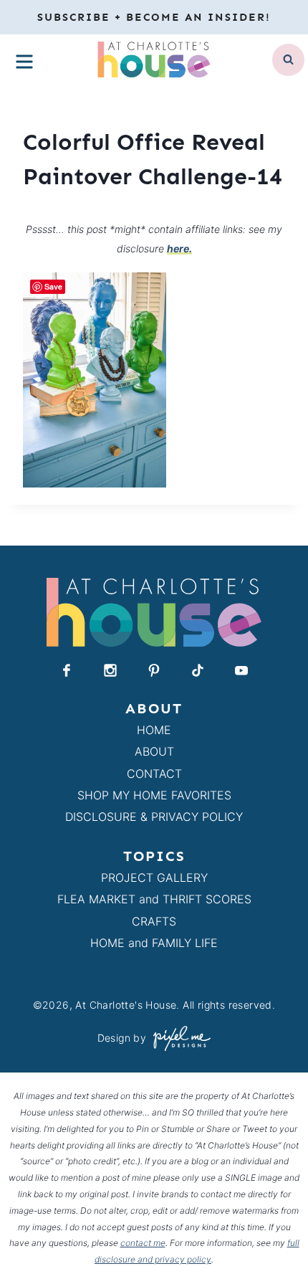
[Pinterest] (154, 670)
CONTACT (154, 773)
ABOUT (154, 751)
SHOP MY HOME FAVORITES (154, 795)
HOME (154, 730)
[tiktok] (198, 670)
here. (179, 248)
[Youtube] (241, 670)
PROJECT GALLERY (154, 877)
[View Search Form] (288, 60)
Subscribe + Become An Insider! (154, 17)
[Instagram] (110, 670)
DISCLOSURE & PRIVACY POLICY (154, 816)
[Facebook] (67, 670)
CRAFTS (154, 921)
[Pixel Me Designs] (178, 1038)
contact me (142, 1242)
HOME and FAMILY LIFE (154, 943)
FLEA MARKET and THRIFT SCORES (154, 899)
